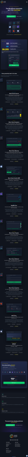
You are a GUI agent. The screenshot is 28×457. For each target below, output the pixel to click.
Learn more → (11, 132)
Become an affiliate (8, 450)
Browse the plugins (19, 16)
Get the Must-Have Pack (11, 16)
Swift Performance (8, 443)
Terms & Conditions (8, 451)
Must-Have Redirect (17, 446)
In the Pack (17, 132)
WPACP (7, 446)
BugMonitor (7, 444)
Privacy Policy (8, 452)
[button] (27, 456)
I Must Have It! (14, 382)
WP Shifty (7, 445)
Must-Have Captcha (17, 444)
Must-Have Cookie (17, 445)
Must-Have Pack (17, 443)
